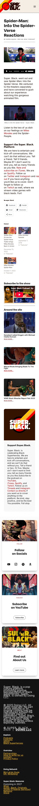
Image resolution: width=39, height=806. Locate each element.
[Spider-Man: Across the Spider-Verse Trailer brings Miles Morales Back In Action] (10, 230)
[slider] (31, 71)
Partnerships (10, 753)
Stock (6, 793)
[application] (19, 71)
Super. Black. (11, 39)
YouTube (11, 480)
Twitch (10, 187)
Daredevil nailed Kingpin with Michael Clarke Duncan (19, 336)
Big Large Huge (11, 772)
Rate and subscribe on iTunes (15, 169)
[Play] (7, 71)
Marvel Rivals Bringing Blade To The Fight (19, 367)
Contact (7, 757)
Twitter (10, 176)
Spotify (11, 173)
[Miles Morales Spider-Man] (10, 260)
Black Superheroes (13, 743)
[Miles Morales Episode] (24, 230)
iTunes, (10, 483)
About (6, 741)
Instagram (25, 176)
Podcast (31, 39)
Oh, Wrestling (10, 774)
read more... (8, 339)
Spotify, (19, 483)
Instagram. (25, 488)
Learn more (19, 670)
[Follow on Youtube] (8, 564)
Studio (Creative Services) (17, 789)
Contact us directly (16, 490)
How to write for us (13, 755)
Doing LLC (24, 729)
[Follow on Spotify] (23, 564)
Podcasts (8, 738)
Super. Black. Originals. (15, 788)
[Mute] (26, 71)
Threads (11, 488)
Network (7, 791)
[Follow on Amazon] (30, 564)
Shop (6, 786)
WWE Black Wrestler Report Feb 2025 (19, 398)
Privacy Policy (10, 759)
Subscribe (19, 617)
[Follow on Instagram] (16, 564)
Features (8, 740)
